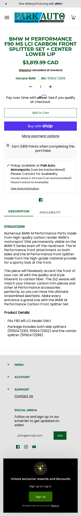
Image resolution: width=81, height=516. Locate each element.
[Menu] (6, 18)
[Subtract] (31, 86)
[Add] (50, 86)
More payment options (40, 136)
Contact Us (24, 396)
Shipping (25, 70)
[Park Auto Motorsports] (39, 18)
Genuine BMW (26, 78)
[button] (73, 18)
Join (60, 435)
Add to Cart (40, 113)
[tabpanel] (40, 279)
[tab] (18, 212)
